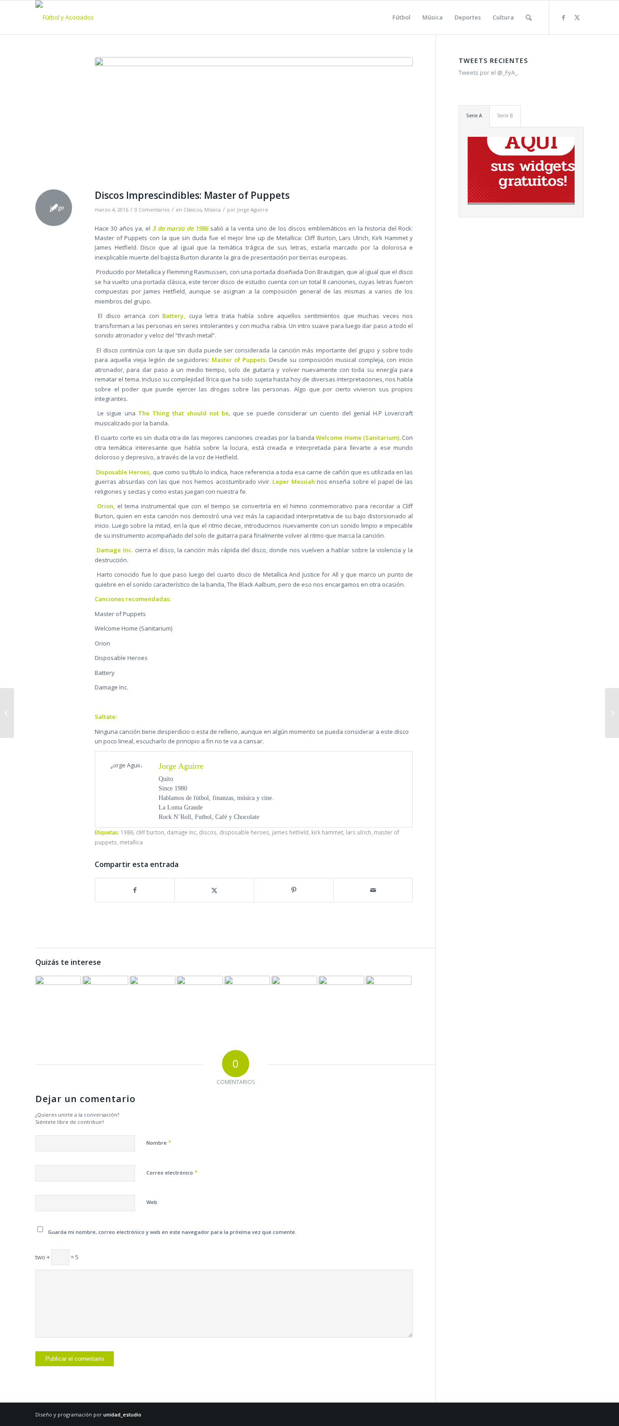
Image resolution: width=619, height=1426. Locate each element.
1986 (127, 832)
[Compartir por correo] (373, 890)
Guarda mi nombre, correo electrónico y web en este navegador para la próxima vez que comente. (172, 1231)
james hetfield (290, 832)
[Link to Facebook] (563, 17)
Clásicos (193, 210)
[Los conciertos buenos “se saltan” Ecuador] (199, 998)
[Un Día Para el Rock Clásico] (341, 998)
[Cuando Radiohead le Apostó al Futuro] (247, 998)
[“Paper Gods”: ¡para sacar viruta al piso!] (105, 998)
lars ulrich (358, 832)
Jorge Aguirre (252, 210)
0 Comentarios (152, 210)
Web (151, 1202)
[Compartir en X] (214, 890)
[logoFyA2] (64, 17)
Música (212, 210)
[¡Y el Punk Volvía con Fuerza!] (58, 998)
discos (208, 832)
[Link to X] (577, 17)
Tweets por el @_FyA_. (489, 72)
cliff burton (150, 832)
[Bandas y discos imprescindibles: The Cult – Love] (294, 998)
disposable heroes (244, 832)
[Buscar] (528, 17)
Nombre (158, 1142)
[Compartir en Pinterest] (293, 890)
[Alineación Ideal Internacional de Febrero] (612, 713)
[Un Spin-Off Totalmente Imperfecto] (7, 713)
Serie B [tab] (505, 115)
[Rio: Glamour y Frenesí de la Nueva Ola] (388, 998)
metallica (131, 842)
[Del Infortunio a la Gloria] (152, 998)
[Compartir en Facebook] (134, 890)
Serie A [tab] (474, 115)
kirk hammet (327, 832)
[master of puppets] (254, 121)
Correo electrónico (172, 1172)
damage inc (181, 832)
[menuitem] (401, 17)
